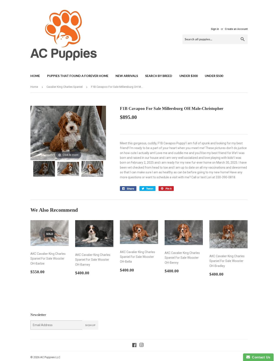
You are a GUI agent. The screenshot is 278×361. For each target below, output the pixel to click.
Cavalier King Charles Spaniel (64, 86)
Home (35, 76)
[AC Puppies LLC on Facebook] (134, 345)
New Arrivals (127, 76)
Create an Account (236, 29)
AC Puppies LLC (50, 357)
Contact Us (260, 357)
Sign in (215, 29)
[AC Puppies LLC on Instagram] (141, 345)
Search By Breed (158, 76)
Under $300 (188, 76)
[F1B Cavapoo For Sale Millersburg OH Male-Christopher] (44, 169)
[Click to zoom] (68, 132)
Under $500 (214, 76)
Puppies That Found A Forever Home (77, 76)
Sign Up (90, 325)
